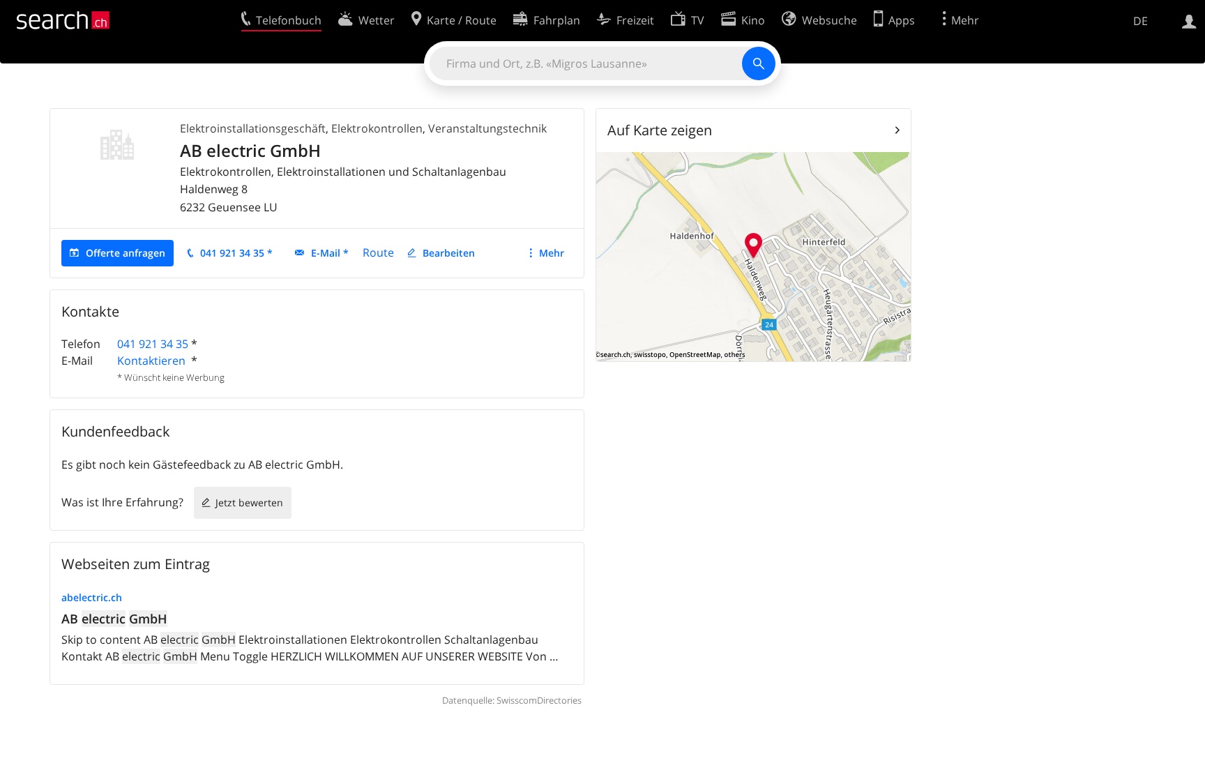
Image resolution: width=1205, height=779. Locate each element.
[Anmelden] (1189, 20)
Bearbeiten (449, 252)
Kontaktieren (152, 360)
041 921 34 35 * (236, 252)
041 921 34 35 (152, 343)
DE (1140, 21)
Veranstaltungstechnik (487, 128)
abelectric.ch (91, 597)
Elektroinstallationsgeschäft (253, 128)
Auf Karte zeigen (659, 130)
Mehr (551, 252)
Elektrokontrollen (377, 128)
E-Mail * (330, 252)
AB (114, 618)
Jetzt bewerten (249, 502)
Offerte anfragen (125, 252)
